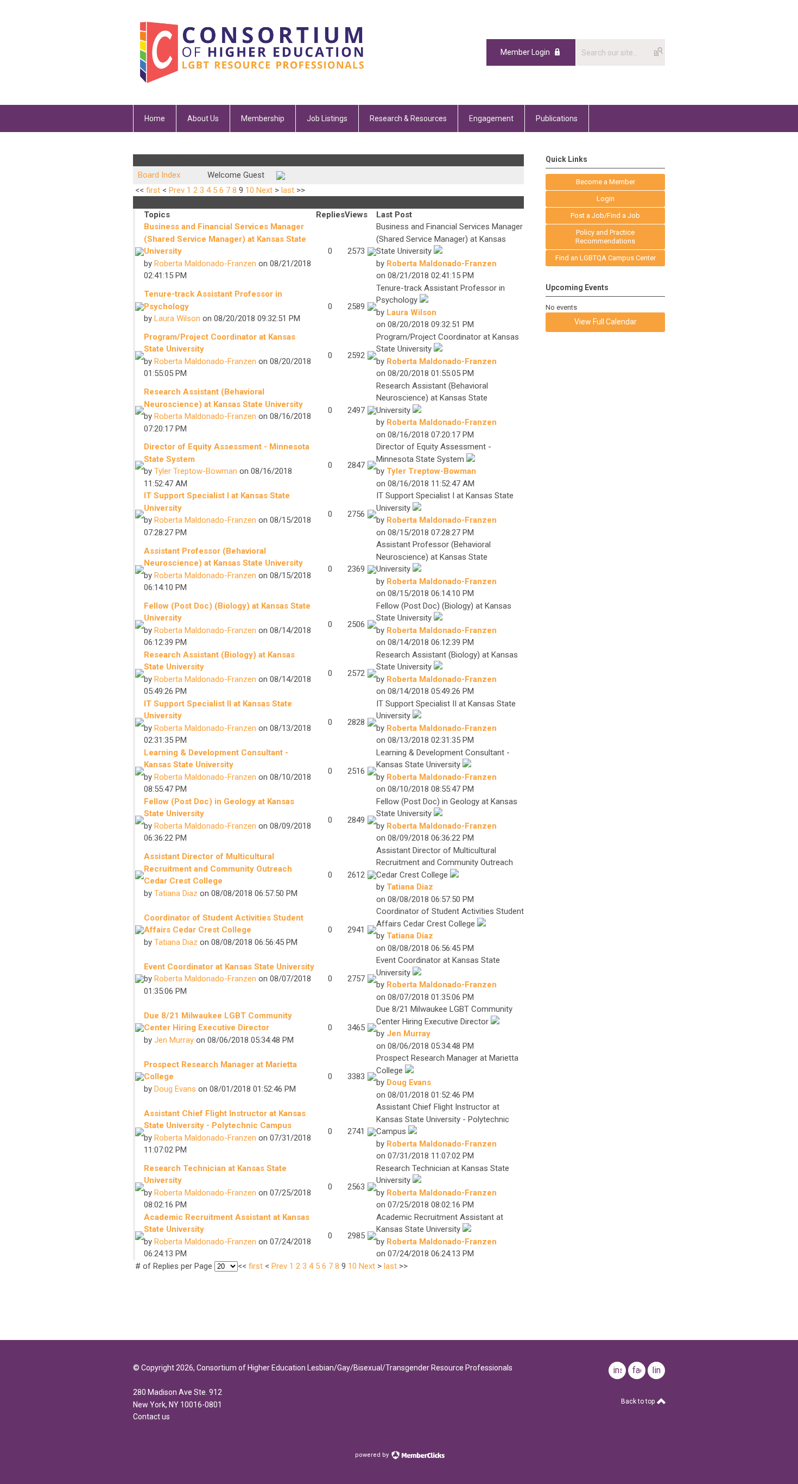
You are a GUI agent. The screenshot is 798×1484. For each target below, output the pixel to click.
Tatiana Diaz (176, 893)
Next (264, 190)
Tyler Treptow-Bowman (195, 471)
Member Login (525, 52)
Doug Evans (175, 1089)
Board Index (159, 175)
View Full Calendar (605, 321)
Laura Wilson (177, 318)
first (153, 190)
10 (249, 190)
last (287, 190)
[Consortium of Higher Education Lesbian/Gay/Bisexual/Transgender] (281, 80)
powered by (372, 1454)
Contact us (151, 1416)
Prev (177, 190)
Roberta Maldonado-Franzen (205, 263)
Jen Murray (174, 1040)
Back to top (638, 1401)
